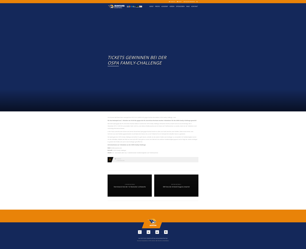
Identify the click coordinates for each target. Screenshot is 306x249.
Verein (171, 6)
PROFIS (157, 6)
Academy (164, 6)
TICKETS (172, 1)
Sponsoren (180, 6)
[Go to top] (153, 222)
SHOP (180, 1)
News (151, 6)
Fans (188, 6)
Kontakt (194, 6)
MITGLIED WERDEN (189, 1)
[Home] (116, 6)
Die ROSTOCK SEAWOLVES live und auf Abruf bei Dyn (153, 238)
